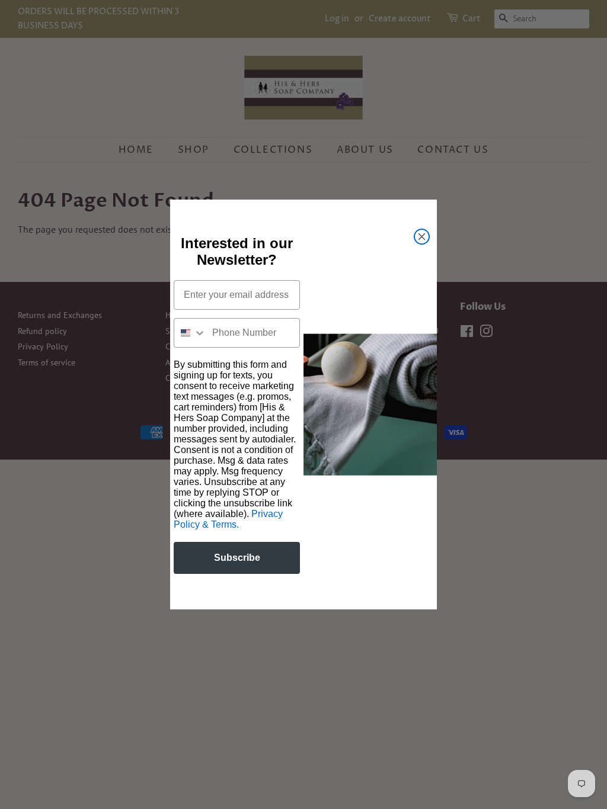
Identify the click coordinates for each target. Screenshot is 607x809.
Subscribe (237, 558)
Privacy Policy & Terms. (228, 519)
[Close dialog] (421, 236)
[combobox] (190, 333)
